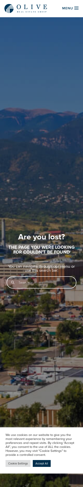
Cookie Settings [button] (18, 463)
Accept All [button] (41, 463)
